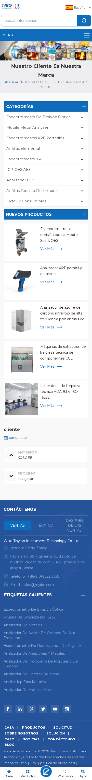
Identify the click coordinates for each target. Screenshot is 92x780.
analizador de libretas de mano (31, 674)
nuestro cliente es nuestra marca (52, 82)
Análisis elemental (23, 148)
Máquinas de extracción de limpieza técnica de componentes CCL (63, 352)
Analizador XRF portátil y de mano (61, 271)
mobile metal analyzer (27, 127)
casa (13, 82)
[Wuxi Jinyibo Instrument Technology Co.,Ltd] (11, 6)
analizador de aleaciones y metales (34, 653)
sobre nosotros (21, 733)
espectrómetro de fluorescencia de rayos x (42, 645)
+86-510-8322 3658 (43, 576)
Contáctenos (61, 739)
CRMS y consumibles (26, 201)
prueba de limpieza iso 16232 (29, 617)
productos (33, 727)
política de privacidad (57, 763)
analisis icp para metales (25, 682)
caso (9, 739)
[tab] (17, 525)
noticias (31, 739)
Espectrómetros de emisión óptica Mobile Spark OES (59, 235)
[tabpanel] (46, 564)
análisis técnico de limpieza (33, 190)
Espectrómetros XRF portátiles (35, 138)
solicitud (62, 727)
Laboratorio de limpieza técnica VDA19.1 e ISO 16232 (60, 392)
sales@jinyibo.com (38, 584)
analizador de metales (23, 625)
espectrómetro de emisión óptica (38, 117)
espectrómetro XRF (25, 159)
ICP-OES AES (18, 169)
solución (55, 733)
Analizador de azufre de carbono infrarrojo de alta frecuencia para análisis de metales (62, 313)
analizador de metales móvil (28, 689)
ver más (47, 248)
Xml (33, 763)
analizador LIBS (21, 180)
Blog (9, 744)
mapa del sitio (15, 763)
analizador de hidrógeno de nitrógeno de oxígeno (41, 663)
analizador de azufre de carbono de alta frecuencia (39, 635)
